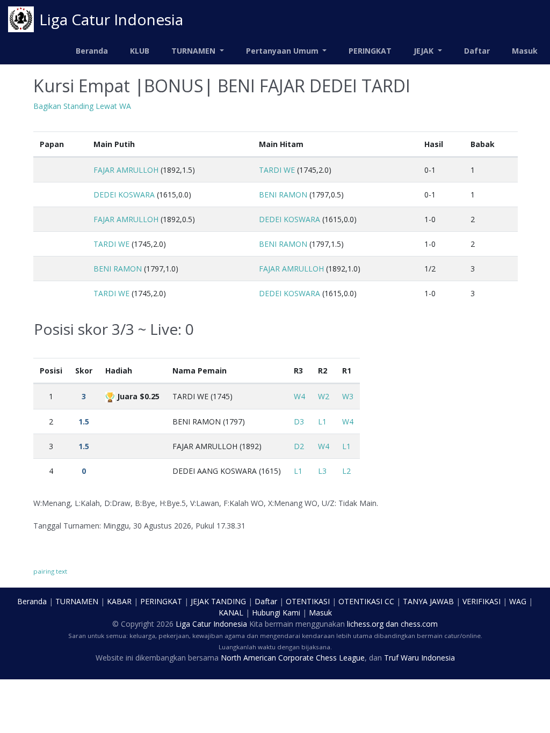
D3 (299, 421)
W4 (299, 396)
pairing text (50, 571)
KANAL (231, 612)
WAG (517, 601)
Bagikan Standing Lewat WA (82, 106)
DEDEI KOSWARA (124, 194)
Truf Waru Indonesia (419, 658)
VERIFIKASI (481, 601)
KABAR (119, 601)
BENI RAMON (283, 194)
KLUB (139, 51)
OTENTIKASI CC (366, 601)
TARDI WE (277, 170)
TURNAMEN (76, 601)
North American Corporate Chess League (293, 658)
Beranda (92, 51)
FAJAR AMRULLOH (125, 170)
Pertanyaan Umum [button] (283, 51)
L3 (322, 471)
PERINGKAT (370, 51)
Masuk (525, 51)
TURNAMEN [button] (194, 51)
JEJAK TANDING (218, 601)
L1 (322, 421)
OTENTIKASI (308, 601)
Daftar (477, 51)
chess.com (419, 624)
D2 (299, 446)
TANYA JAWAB (428, 601)
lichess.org (365, 624)
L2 (346, 471)
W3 (347, 396)
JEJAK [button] (425, 51)
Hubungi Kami (276, 612)
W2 (323, 396)
